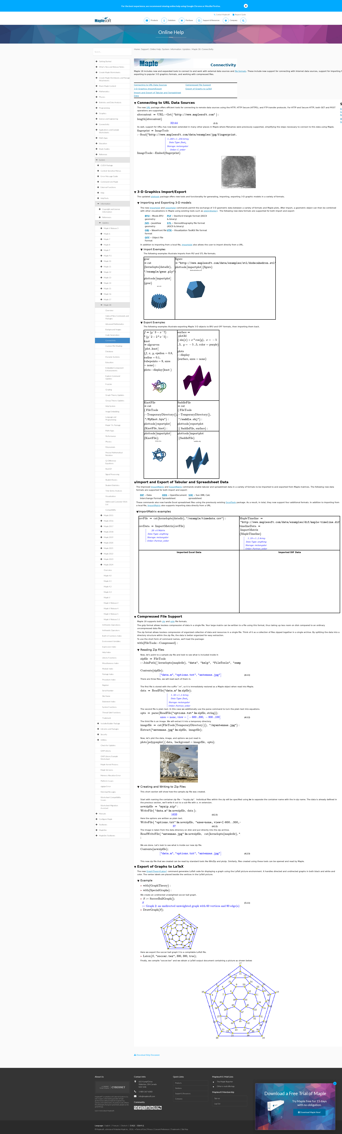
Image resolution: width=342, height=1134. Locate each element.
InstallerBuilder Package (110, 723)
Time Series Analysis (113, 491)
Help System (110, 406)
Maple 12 (107, 272)
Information (105, 204)
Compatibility (110, 510)
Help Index (106, 652)
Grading (108, 389)
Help (102, 193)
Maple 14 (107, 283)
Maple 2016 (108, 521)
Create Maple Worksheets (109, 72)
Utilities (104, 740)
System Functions (109, 707)
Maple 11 (107, 266)
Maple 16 (107, 294)
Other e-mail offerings (226, 1086)
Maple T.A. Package (113, 425)
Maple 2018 (108, 532)
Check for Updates (108, 745)
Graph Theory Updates (114, 395)
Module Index (107, 669)
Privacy (150, 1129)
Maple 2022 (108, 554)
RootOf (108, 469)
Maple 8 (107, 245)
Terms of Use (141, 1129)
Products (178, 1083)
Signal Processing (112, 474)
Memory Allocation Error (111, 775)
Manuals (102, 813)
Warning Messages (108, 792)
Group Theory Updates (114, 400)
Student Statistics (112, 485)
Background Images (113, 329)
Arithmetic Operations (111, 625)
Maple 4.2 (108, 586)
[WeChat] (160, 1108)
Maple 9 (107, 250)
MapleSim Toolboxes (107, 835)
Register (105, 685)
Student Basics (111, 480)
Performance (110, 436)
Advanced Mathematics (114, 324)
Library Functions (109, 658)
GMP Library (106, 751)
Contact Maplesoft (223, 14)
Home (137, 49)
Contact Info (140, 1076)
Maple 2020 (108, 543)
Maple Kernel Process (109, 764)
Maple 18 (107, 305)
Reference (103, 154)
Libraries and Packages (110, 729)
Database (109, 351)
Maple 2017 (108, 526)
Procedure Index (108, 679)
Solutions (178, 1088)
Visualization (110, 496)
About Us (99, 1076)
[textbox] (178, 114)
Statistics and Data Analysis (110, 102)
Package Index (107, 674)
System (102, 160)
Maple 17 (107, 299)
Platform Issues (107, 781)
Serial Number (108, 690)
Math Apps (103, 138)
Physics (102, 97)
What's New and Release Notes (111, 67)
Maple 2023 (108, 559)
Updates (105, 223)
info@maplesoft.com (147, 1096)
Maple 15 (107, 288)
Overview (109, 310)
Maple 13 (107, 277)
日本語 (132, 1126)
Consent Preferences (162, 1129)
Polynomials (110, 447)
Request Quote (240, 14)
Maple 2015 (108, 515)
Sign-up (217, 1098)
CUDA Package (107, 165)
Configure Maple (105, 819)
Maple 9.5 (108, 255)
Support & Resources (183, 1093)
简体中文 (140, 1126)
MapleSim (103, 830)
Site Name (106, 696)
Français (115, 1126)
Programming (104, 108)
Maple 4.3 (108, 592)
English (107, 1126)
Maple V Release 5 (111, 614)
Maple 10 (107, 261)
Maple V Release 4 (111, 608)
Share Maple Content (107, 86)
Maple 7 (107, 239)
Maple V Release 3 (111, 228)
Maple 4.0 (108, 575)
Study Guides (104, 149)
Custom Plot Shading (113, 346)
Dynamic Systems (112, 357)
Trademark (106, 718)
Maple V (107, 597)
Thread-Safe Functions (111, 712)
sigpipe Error (106, 786)
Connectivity (104, 124)
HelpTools (105, 198)
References (106, 217)
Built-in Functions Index (111, 636)
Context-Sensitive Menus (111, 171)
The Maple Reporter (225, 1081)
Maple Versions (107, 770)
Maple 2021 (108, 548)
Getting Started (105, 61)
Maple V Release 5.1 (112, 619)
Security (104, 734)
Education (103, 143)
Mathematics (104, 91)
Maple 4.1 (108, 581)
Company (178, 1099)
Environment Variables (111, 641)
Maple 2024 (108, 564)
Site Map (185, 1129)
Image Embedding (112, 411)
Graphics (102, 113)
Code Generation (112, 335)
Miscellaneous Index (110, 663)
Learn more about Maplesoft (104, 1111)
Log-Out (217, 1104)
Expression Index (109, 647)
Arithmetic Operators (111, 630)
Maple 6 (107, 234)
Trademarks (175, 1129)
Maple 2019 (108, 537)
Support (145, 49)
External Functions (108, 187)
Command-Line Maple (109, 182)
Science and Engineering (108, 119)
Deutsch (124, 1126)
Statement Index (108, 701)
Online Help (155, 49)
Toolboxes (103, 824)
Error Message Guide (109, 176)
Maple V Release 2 (111, 603)
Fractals (108, 384)
